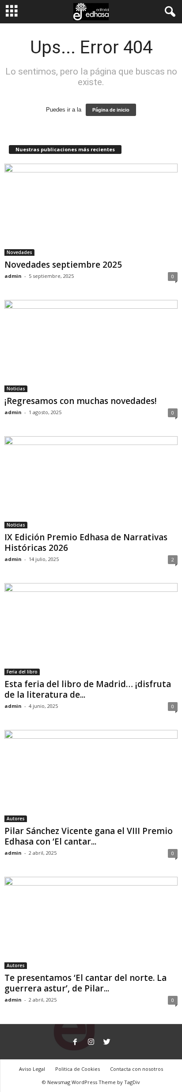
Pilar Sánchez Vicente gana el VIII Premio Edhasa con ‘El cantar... (88, 836)
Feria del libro (22, 672)
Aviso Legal (32, 1069)
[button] (168, 12)
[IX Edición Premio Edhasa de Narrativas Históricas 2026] (91, 482)
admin (13, 276)
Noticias (16, 388)
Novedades (19, 252)
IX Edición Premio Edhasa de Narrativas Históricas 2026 (85, 542)
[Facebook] (75, 1043)
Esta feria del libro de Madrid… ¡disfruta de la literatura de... (87, 689)
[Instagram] (91, 1043)
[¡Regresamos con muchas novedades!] (91, 346)
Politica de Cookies (77, 1069)
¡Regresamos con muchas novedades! (80, 401)
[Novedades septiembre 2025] (91, 210)
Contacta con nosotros (136, 1069)
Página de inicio (110, 109)
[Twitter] (107, 1043)
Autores (16, 818)
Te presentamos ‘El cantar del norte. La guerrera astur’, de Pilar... (85, 983)
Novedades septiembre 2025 (63, 264)
